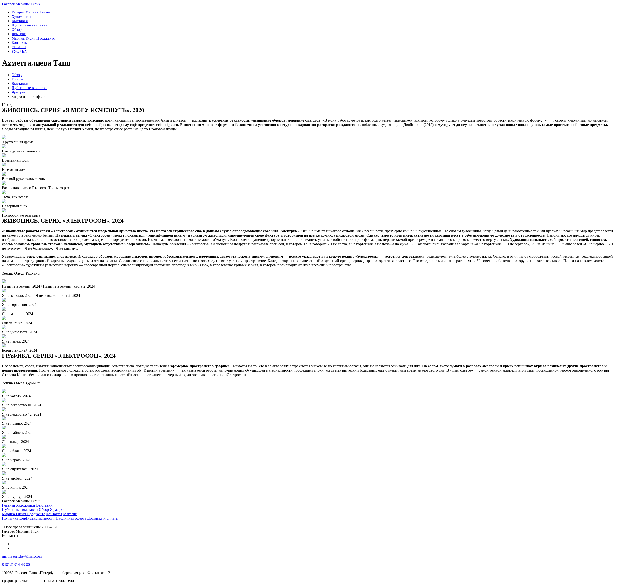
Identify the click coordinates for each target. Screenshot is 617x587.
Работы (18, 79)
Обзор (17, 75)
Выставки (20, 83)
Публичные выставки (29, 88)
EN (19, 51)
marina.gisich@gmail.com (22, 556)
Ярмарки (19, 92)
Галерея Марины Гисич (21, 4)
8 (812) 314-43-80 (16, 564)
